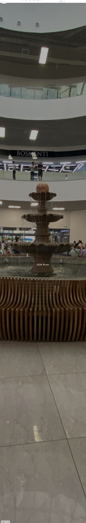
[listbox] (62, 1)
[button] (62, 1)
